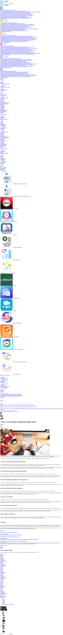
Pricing (1, 79)
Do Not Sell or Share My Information (8, 604)
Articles (1, 570)
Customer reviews (3, 572)
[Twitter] (3, 616)
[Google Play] (3, 610)
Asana (1, 580)
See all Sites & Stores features (5, 54)
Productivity (2, 424)
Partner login (2, 597)
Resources (2, 575)
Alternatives (2, 573)
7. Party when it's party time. (26, 543)
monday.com (2, 582)
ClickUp (1, 581)
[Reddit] (3, 632)
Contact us (2, 558)
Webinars (1, 563)
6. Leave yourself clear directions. (17, 543)
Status (1, 567)
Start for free (2, 2)
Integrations (2, 170)
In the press (2, 559)
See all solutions (2, 169)
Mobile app (2, 591)
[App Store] (3, 608)
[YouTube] (3, 621)
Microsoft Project (3, 585)
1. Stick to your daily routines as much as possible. (8, 542)
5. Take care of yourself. (8, 543)
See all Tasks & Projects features (5, 31)
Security (3, 602)
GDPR (3, 601)
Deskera (1, 586)
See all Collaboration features (4, 42)
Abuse (3, 603)
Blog (1, 411)
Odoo (1, 588)
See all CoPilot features (4, 77)
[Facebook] (3, 613)
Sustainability (2, 560)
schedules (5, 464)
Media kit (1, 557)
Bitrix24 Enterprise (3, 561)
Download (2, 577)
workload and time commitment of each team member (14, 527)
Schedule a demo (3, 566)
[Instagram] (3, 624)
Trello (1, 584)
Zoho (1, 583)
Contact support (2, 565)
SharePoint (2, 587)
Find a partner (2, 595)
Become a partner (3, 596)
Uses (1, 574)
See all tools (2, 78)
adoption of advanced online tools (26, 526)
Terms (3, 599)
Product (1, 555)
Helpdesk (1, 562)
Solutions (1, 571)
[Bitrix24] (4, 1)
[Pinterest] (3, 629)
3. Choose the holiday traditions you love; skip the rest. (40, 542)
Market (1, 590)
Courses (1, 568)
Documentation (2, 578)
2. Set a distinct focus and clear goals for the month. (24, 542)
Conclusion (33, 543)
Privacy (3, 600)
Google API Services (3, 593)
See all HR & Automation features (5, 67)
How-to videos (2, 564)
